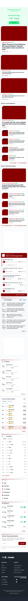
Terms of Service (17, 572)
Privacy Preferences (14, 593)
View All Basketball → (22, 162)
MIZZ (12, 472)
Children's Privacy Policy (19, 570)
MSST (10, 458)
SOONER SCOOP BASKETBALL (7, 120)
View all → (23, 394)
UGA (11, 450)
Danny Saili (8, 376)
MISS (11, 466)
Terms (3, 547)
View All (24, 331)
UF (9, 464)
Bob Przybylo (5, 75)
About (3, 565)
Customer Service (17, 565)
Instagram (7, 492)
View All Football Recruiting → (7, 225)
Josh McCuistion (11, 160)
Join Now (14, 22)
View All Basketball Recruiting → (20, 225)
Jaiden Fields (9, 382)
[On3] (20, 299)
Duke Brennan (9, 364)
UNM (10, 447)
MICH (12, 444)
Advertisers (4, 567)
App (5, 483)
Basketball (10, 438)
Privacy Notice (22, 546)
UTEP (10, 441)
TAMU (12, 469)
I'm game (22, 543)
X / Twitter (7, 489)
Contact (3, 572)
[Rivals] (24, 299)
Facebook (6, 495)
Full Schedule (5, 475)
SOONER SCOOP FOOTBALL (7, 42)
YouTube (6, 486)
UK (9, 455)
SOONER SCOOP (11, 155)
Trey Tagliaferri (9, 388)
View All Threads (21, 294)
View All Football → (14, 162)
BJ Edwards (8, 370)
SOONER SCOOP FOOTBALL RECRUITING (9, 183)
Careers (3, 570)
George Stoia (5, 51)
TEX (11, 452)
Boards (6, 498)
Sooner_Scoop (11, 151)
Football (4, 438)
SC (9, 461)
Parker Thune (11, 206)
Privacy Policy (17, 567)
